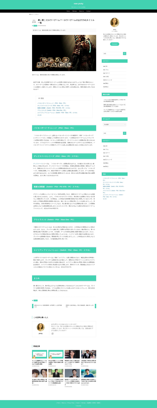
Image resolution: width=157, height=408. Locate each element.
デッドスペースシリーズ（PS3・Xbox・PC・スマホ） (54, 105)
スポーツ (107, 73)
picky (41, 333)
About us (64, 402)
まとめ (39, 115)
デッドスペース (38, 163)
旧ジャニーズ (108, 80)
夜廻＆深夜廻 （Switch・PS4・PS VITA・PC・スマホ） (54, 108)
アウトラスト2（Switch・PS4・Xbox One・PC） (52, 110)
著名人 (107, 86)
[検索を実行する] (124, 53)
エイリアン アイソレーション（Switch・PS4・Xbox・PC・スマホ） (58, 112)
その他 (107, 76)
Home (58, 402)
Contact (114, 44)
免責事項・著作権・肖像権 (93, 402)
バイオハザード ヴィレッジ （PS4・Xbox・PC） (52, 103)
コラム (35, 25)
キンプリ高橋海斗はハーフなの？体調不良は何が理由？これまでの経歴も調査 (114, 110)
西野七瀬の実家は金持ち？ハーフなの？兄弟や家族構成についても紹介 (114, 105)
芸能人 (107, 83)
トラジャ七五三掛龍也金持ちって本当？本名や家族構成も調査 (114, 100)
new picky (78, 4)
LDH (106, 66)
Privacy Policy (71, 402)
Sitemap (83, 402)
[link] (53, 334)
